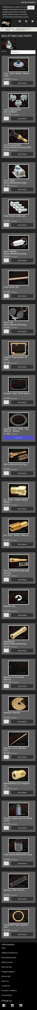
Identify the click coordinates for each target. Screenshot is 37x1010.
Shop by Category (28, 2)
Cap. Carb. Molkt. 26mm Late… (16, 74)
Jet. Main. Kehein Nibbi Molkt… (16, 500)
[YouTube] (21, 1005)
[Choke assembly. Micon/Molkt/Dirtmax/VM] (18, 136)
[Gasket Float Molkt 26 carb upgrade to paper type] (18, 348)
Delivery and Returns (10, 953)
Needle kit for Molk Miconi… (14, 678)
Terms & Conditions (9, 990)
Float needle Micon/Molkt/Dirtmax (15, 252)
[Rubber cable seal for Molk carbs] (18, 809)
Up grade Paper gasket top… (16, 925)
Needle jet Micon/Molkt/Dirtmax (15, 642)
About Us (5, 981)
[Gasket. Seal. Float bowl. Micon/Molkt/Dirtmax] (18, 384)
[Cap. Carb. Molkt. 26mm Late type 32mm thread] (18, 65)
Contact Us (6, 986)
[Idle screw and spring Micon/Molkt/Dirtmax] (18, 455)
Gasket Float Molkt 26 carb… (15, 358)
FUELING (7, 30)
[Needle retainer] (18, 703)
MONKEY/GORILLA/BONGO (23, 29)
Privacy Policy (7, 995)
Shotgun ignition (8, 972)
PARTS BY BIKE (9, 29)
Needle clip (9, 606)
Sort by (4, 51)
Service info (6, 976)
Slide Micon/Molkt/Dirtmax (18, 854)
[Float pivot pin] (18, 278)
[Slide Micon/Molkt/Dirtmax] (18, 845)
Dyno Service (7, 967)
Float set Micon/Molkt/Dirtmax (15, 323)
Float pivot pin (11, 286)
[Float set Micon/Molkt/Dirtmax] (18, 313)
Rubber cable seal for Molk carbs (18, 819)
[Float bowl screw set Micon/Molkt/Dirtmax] (18, 207)
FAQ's (4, 948)
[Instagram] (12, 1005)
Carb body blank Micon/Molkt (12, 110)
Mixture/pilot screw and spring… (16, 571)
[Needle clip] (18, 597)
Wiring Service (7, 962)
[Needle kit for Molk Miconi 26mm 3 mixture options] (18, 668)
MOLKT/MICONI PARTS (19, 30)
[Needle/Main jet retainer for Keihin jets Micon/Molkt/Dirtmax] (18, 774)
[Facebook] (4, 1005)
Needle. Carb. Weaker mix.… (15, 749)
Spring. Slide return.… (15, 889)
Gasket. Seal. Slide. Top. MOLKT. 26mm (16, 430)
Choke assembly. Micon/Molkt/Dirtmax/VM (17, 146)
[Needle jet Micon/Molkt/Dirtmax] (18, 632)
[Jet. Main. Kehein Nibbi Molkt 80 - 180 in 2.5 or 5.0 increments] (18, 490)
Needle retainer (12, 712)
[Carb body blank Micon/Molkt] (18, 100)
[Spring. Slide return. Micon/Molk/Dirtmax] (18, 881)
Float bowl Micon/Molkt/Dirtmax (15, 181)
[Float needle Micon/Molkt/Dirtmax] (18, 242)
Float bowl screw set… (15, 215)
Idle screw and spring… (16, 464)
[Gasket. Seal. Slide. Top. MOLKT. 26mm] (18, 420)
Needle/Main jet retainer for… (17, 784)
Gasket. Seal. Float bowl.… (17, 393)
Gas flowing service (9, 957)
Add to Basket (22, 83)
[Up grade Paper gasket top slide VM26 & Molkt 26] (18, 916)
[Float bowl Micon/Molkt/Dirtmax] (18, 171)
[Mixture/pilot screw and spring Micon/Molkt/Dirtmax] (18, 562)
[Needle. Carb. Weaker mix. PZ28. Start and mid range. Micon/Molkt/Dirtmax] (18, 739)
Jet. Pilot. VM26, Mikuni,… (17, 535)
